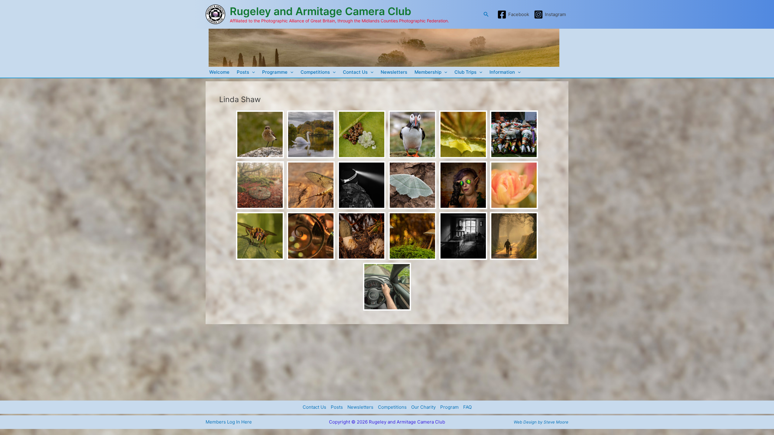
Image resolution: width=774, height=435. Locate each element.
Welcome (219, 72)
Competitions (315, 72)
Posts (243, 72)
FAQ (467, 407)
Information (502, 72)
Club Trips (465, 72)
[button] (486, 14)
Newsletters (394, 72)
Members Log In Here (229, 422)
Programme (275, 72)
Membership (428, 72)
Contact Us (355, 72)
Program (449, 407)
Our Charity (423, 407)
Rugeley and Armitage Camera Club (320, 11)
